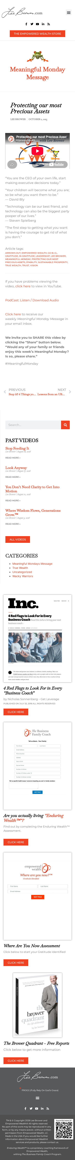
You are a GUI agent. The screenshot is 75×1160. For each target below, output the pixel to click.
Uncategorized (22, 572)
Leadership (43, 256)
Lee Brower (58, 256)
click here (23, 286)
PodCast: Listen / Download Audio (32, 300)
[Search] (65, 425)
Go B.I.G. (52, 253)
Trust (25, 265)
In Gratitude (27, 256)
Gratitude (11, 256)
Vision (34, 265)
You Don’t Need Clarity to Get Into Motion (32, 489)
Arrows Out (13, 253)
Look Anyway (16, 467)
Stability (31, 262)
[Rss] (48, 24)
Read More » (12, 457)
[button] (69, 12)
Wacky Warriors (22, 576)
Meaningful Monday (18, 259)
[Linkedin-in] (43, 24)
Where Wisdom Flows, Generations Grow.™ (33, 512)
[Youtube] (37, 24)
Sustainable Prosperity (53, 262)
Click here (13, 314)
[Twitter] (32, 24)
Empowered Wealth (34, 253)
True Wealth (13, 265)
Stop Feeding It (17, 448)
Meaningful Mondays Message (32, 563)
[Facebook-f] (26, 24)
